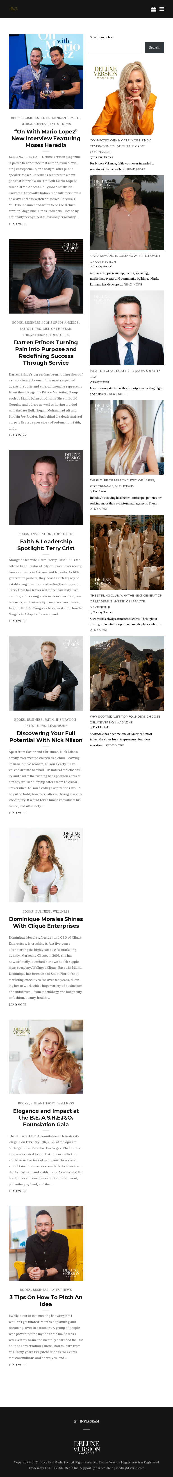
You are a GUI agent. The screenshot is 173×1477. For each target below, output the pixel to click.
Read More (17, 224)
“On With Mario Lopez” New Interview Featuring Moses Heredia (45, 138)
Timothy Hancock (31, 103)
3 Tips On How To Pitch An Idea (45, 1300)
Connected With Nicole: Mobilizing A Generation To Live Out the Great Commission (120, 146)
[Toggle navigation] (161, 8)
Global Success (34, 124)
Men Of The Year (57, 329)
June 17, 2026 (68, 103)
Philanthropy (35, 335)
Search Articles (101, 37)
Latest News (60, 124)
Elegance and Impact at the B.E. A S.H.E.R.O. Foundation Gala (46, 1118)
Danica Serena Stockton (37, 1084)
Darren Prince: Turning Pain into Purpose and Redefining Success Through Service (46, 352)
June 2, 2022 (69, 897)
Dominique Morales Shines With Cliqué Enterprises (46, 922)
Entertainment (54, 118)
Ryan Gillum (27, 520)
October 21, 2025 (65, 308)
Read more (136, 169)
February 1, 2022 (66, 1089)
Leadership (57, 726)
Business (31, 118)
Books (16, 118)
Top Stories (59, 335)
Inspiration (41, 534)
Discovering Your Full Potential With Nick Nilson (45, 736)
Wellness (61, 911)
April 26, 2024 (67, 520)
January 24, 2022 (66, 1275)
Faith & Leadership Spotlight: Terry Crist (46, 545)
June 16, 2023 (68, 705)
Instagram (89, 1421)
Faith (75, 118)
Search (154, 47)
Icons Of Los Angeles (60, 323)
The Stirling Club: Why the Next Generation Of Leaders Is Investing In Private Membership (126, 601)
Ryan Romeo (27, 1275)
